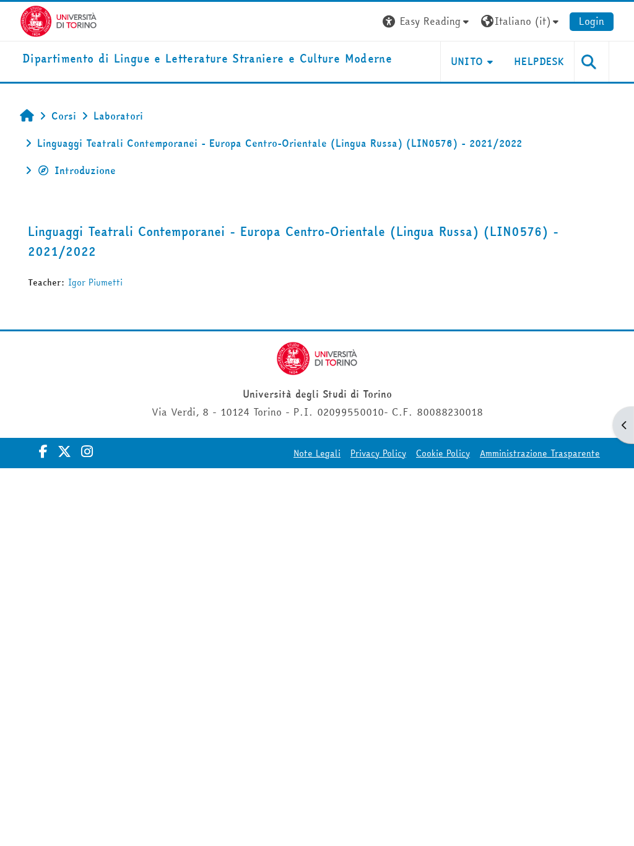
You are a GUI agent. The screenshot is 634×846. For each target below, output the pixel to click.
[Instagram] (87, 451)
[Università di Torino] (58, 19)
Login (591, 21)
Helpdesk (539, 61)
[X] (64, 451)
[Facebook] (43, 451)
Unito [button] (467, 61)
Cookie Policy (443, 453)
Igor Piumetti (95, 282)
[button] (427, 21)
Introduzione (85, 170)
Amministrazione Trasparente (540, 453)
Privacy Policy (378, 453)
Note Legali (317, 453)
